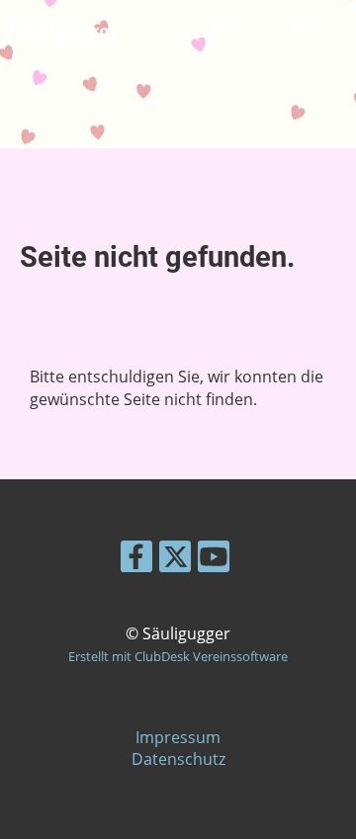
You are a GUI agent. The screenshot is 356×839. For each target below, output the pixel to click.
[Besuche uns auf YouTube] (213, 560)
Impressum (178, 737)
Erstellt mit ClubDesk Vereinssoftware (178, 656)
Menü (307, 30)
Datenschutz (178, 759)
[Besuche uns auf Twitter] (175, 560)
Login (208, 30)
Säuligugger (64, 31)
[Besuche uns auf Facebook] (136, 560)
